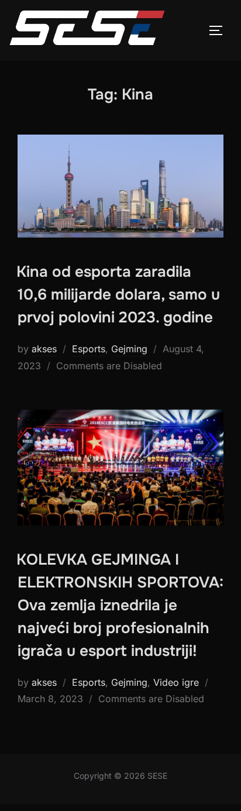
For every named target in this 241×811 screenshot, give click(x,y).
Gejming (129, 349)
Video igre (176, 682)
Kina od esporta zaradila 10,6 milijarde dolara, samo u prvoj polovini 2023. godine (118, 294)
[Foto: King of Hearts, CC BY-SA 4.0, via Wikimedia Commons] (120, 186)
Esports (88, 349)
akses (44, 349)
